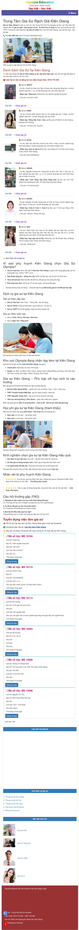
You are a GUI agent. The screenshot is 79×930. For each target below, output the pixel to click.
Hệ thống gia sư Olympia (14, 923)
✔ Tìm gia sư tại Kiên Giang (13, 797)
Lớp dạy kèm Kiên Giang (35, 527)
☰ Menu (72, 12)
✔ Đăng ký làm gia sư (11, 810)
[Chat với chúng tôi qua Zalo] (5, 913)
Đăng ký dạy (12, 561)
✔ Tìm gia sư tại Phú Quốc (13, 803)
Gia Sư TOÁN (22, 858)
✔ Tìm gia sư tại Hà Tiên (12, 800)
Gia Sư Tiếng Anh (24, 843)
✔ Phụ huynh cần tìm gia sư (13, 807)
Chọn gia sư (21, 105)
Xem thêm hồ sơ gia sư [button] (15, 258)
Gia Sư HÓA (22, 830)
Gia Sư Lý (21, 876)
